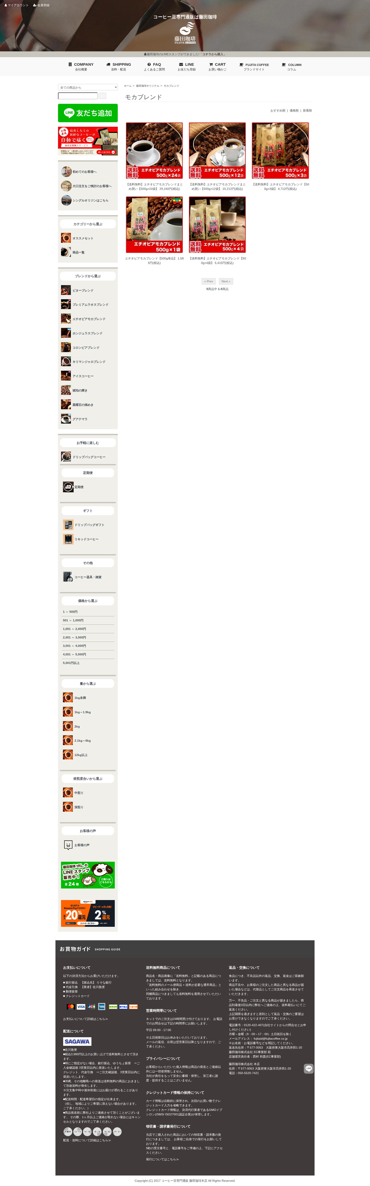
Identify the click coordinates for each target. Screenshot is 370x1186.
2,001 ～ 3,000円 (74, 637)
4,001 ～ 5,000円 (74, 654)
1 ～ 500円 (70, 611)
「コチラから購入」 (212, 54)
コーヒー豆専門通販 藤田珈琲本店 (184, 1180)
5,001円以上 (71, 663)
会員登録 (43, 5)
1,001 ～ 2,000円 (74, 629)
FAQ (154, 66)
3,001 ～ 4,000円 (74, 645)
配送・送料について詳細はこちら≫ (87, 1140)
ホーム (128, 85)
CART (218, 66)
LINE (187, 66)
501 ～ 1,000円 (73, 620)
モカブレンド (171, 85)
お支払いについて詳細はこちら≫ (85, 1019)
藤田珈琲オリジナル (147, 85)
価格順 (294, 110)
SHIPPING (121, 66)
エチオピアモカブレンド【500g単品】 (151, 258)
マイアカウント (18, 5)
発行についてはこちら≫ (162, 1159)
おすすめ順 (277, 110)
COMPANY (84, 66)
